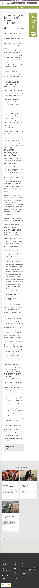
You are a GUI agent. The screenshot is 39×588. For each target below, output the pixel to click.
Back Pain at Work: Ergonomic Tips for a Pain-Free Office (28, 485)
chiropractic (6, 226)
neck (16, 334)
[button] (36, 5)
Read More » (5, 527)
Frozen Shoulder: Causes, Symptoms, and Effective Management (9, 485)
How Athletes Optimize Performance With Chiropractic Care (9, 516)
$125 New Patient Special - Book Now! (20, 0)
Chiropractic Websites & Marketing (32, 587)
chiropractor (10, 33)
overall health (7, 35)
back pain (29, 489)
